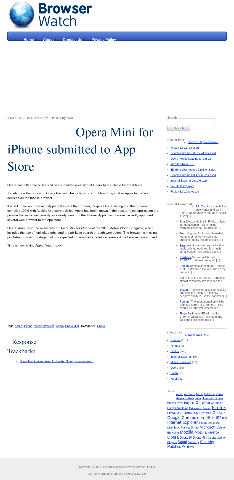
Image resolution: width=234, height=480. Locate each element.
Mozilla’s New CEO (182, 164)
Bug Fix (189, 403)
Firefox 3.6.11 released (184, 147)
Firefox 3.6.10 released (184, 191)
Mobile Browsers (180, 362)
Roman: (184, 301)
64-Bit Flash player (182, 186)
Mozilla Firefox (207, 432)
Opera (60, 326)
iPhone (28, 326)
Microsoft (207, 427)
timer (83, 193)
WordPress (138, 467)
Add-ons (189, 394)
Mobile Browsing (44, 326)
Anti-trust (209, 394)
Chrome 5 (217, 403)
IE (209, 418)
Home (29, 40)
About (48, 40)
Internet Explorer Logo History (188, 180)
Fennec (175, 345)
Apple (18, 326)
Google (219, 412)
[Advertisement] (117, 75)
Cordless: (185, 257)
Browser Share (212, 398)
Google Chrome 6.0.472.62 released (193, 175)
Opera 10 (186, 437)
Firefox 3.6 (190, 413)
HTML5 (201, 418)
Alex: (183, 245)
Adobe (199, 394)
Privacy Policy (103, 40)
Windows (188, 446)
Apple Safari (185, 398)
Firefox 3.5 (174, 413)
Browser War (175, 403)
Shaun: (184, 289)
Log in (151, 467)
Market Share (190, 427)
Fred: (183, 233)
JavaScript (214, 422)
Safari (174, 373)
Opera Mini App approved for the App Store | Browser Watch (56, 361)
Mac (177, 427)
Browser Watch (194, 334)
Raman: (184, 266)
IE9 (224, 418)
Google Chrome (181, 417)
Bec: (182, 277)
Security (193, 442)
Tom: (183, 221)
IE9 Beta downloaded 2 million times (193, 169)
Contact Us (72, 40)
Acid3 (179, 394)
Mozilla (187, 432)
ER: (198, 206)
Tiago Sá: (185, 313)
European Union (177, 408)
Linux (170, 427)
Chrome (175, 340)
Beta (198, 398)
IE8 (218, 418)
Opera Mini (72, 326)
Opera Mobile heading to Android (191, 158)
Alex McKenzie (136, 473)
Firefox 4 (205, 413)
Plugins (172, 442)
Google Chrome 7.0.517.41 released (193, 153)
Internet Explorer (180, 356)
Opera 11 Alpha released (203, 142)
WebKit (174, 378)
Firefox (174, 351)
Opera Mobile (216, 437)
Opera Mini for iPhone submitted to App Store (80, 148)
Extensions (195, 408)
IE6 (213, 418)
